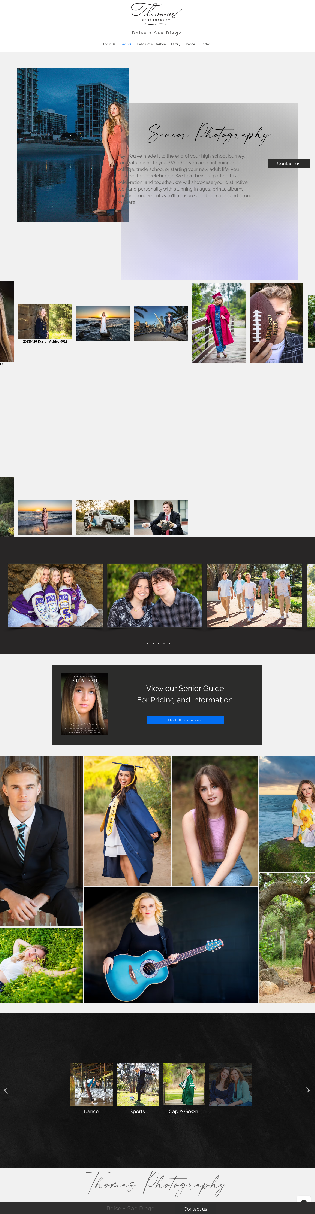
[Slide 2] (164, 643)
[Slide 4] (147, 643)
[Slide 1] (158, 643)
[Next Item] (307, 879)
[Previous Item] (7, 879)
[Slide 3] (153, 643)
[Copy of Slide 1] (169, 643)
